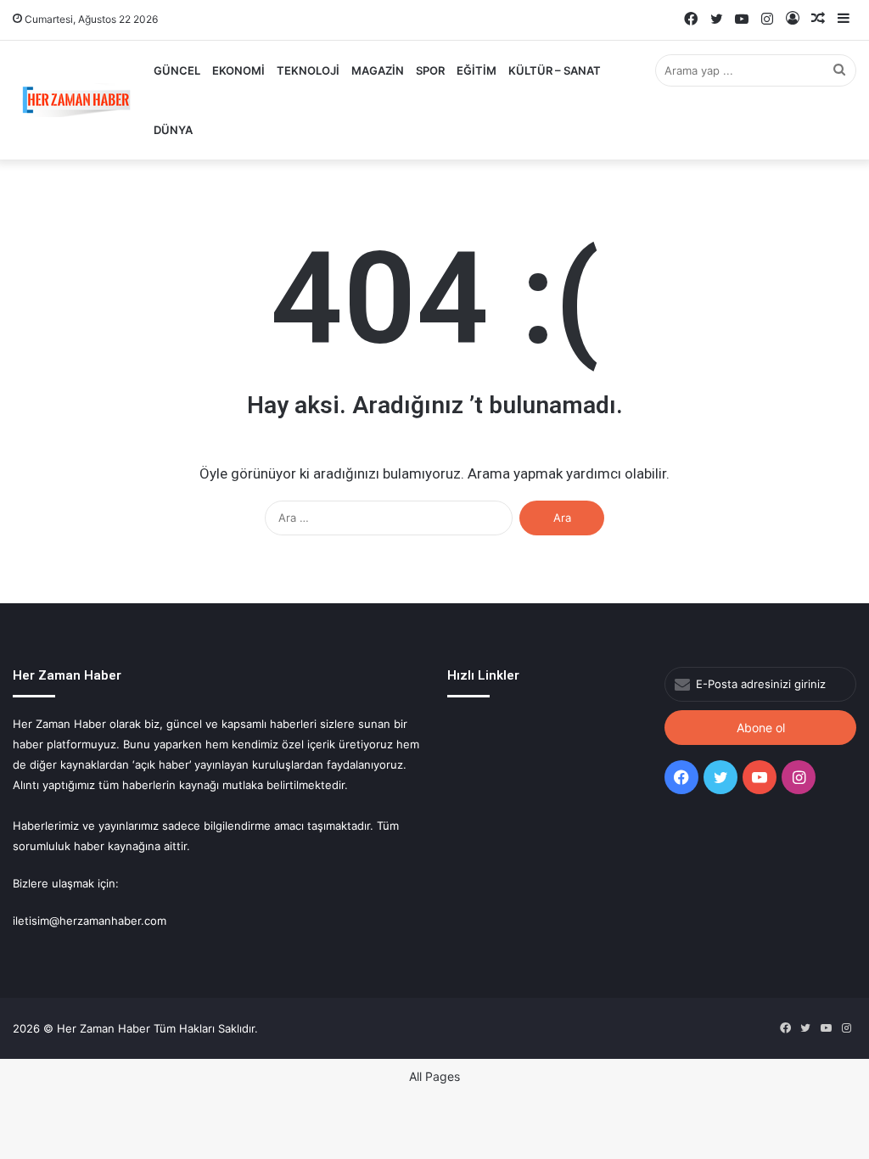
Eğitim (476, 70)
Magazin (377, 70)
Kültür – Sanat (554, 70)
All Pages (434, 1076)
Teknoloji (308, 70)
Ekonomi (238, 70)
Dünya (173, 130)
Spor (430, 70)
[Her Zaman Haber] (76, 100)
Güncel (177, 70)
